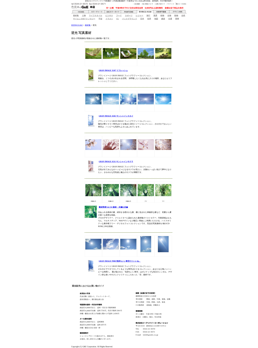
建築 (163, 19)
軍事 (177, 19)
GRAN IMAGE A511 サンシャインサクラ (116, 162)
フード (119, 16)
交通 (170, 19)
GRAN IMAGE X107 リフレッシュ (113, 70)
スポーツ (128, 16)
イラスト (109, 19)
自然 (183, 16)
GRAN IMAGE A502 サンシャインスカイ (116, 116)
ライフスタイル (95, 16)
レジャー (139, 16)
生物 (169, 16)
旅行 (148, 16)
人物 (84, 16)
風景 (155, 16)
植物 (162, 16)
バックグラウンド (129, 19)
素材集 (76, 16)
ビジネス (109, 16)
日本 (142, 19)
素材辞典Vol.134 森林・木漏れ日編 (113, 207)
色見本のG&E (77, 25)
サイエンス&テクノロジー (84, 19)
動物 (176, 16)
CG (117, 19)
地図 (156, 19)
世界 (149, 19)
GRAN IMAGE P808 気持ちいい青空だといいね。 (120, 261)
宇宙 (100, 19)
